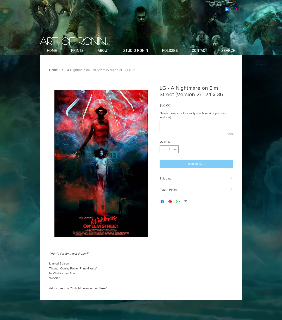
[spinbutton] (169, 149)
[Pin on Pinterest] (170, 201)
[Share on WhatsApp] (177, 201)
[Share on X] (185, 201)
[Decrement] (162, 149)
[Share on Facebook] (162, 201)
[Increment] (175, 149)
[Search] (219, 9)
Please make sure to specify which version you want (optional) (193, 115)
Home (53, 70)
